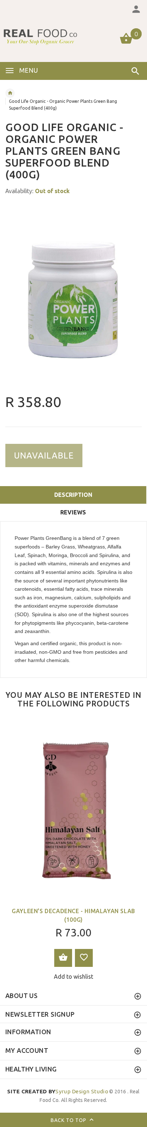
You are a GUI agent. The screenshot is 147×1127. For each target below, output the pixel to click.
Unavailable (44, 455)
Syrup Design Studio (57, 1091)
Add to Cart (63, 958)
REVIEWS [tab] (73, 512)
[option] (73, 295)
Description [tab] (73, 494)
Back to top (69, 1120)
